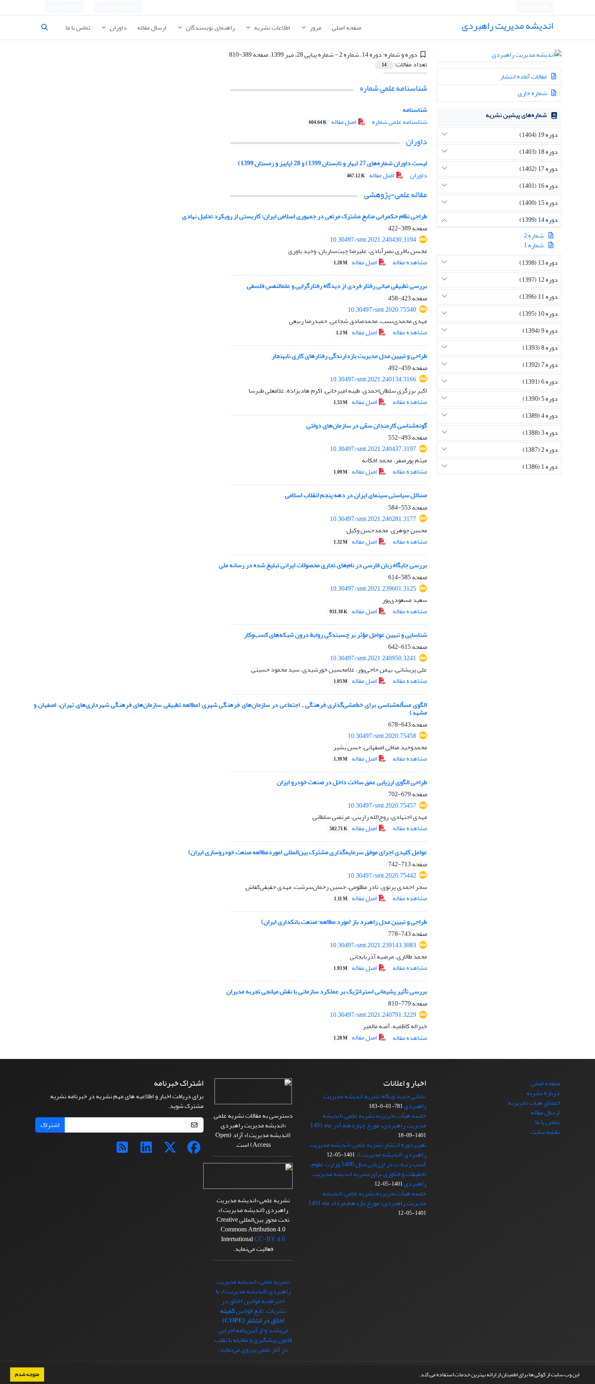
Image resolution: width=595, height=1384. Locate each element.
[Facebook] (194, 1150)
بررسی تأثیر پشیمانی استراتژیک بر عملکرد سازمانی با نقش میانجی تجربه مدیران (326, 991)
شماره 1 (534, 245)
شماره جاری (533, 93)
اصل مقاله (333, 122)
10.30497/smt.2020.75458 (382, 736)
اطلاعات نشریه (271, 27)
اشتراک (50, 1125)
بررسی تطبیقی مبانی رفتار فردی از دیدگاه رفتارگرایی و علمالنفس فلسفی (337, 286)
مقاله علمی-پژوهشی (395, 194)
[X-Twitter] (170, 1150)
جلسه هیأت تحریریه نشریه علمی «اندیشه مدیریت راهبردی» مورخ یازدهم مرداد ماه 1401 (367, 1198)
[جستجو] (47, 27)
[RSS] (122, 1150)
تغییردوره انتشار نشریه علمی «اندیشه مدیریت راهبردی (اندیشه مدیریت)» (368, 1150)
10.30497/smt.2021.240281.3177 (373, 519)
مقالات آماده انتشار (524, 76)
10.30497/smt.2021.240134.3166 (373, 379)
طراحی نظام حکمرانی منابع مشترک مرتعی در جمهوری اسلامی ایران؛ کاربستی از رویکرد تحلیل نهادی (304, 216)
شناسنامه (415, 110)
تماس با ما (78, 27)
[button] (417, 1375)
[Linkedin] (146, 1150)
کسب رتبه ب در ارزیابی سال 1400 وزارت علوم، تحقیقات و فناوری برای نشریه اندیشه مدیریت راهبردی (368, 1174)
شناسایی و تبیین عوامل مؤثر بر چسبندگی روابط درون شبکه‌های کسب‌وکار (335, 635)
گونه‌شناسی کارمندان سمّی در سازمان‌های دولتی (366, 425)
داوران (117, 27)
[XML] (223, 55)
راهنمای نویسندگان (210, 27)
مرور (314, 27)
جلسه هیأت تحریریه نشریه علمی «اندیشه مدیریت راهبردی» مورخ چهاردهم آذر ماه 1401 (368, 1120)
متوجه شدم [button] (27, 1374)
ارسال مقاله (151, 27)
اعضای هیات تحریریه (534, 1103)
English (532, 7)
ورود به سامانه (116, 7)
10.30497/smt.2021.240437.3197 (373, 449)
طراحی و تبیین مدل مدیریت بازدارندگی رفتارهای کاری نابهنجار (349, 356)
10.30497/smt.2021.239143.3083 (373, 945)
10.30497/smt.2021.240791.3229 (373, 1015)
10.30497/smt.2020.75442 (382, 876)
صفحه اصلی (346, 27)
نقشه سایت (545, 1132)
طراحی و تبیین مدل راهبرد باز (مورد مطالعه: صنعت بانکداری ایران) (344, 922)
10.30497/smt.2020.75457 (382, 805)
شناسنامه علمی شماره (393, 88)
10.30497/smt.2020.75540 (382, 310)
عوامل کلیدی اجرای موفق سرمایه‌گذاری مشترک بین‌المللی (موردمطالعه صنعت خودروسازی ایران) (307, 852)
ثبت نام (60, 7)
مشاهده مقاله (410, 262)
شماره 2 (534, 236)
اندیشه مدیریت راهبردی (507, 25)
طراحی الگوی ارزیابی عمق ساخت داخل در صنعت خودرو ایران (352, 782)
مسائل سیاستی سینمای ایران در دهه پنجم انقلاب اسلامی (356, 495)
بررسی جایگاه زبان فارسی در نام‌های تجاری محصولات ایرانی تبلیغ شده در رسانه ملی (323, 565)
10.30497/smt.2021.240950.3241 (373, 658)
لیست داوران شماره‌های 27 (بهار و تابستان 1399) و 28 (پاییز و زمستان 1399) (332, 163)
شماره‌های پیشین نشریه (516, 115)
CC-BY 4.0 (269, 1239)
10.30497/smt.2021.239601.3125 (373, 589)
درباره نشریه (543, 1093)
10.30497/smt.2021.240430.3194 (373, 240)
